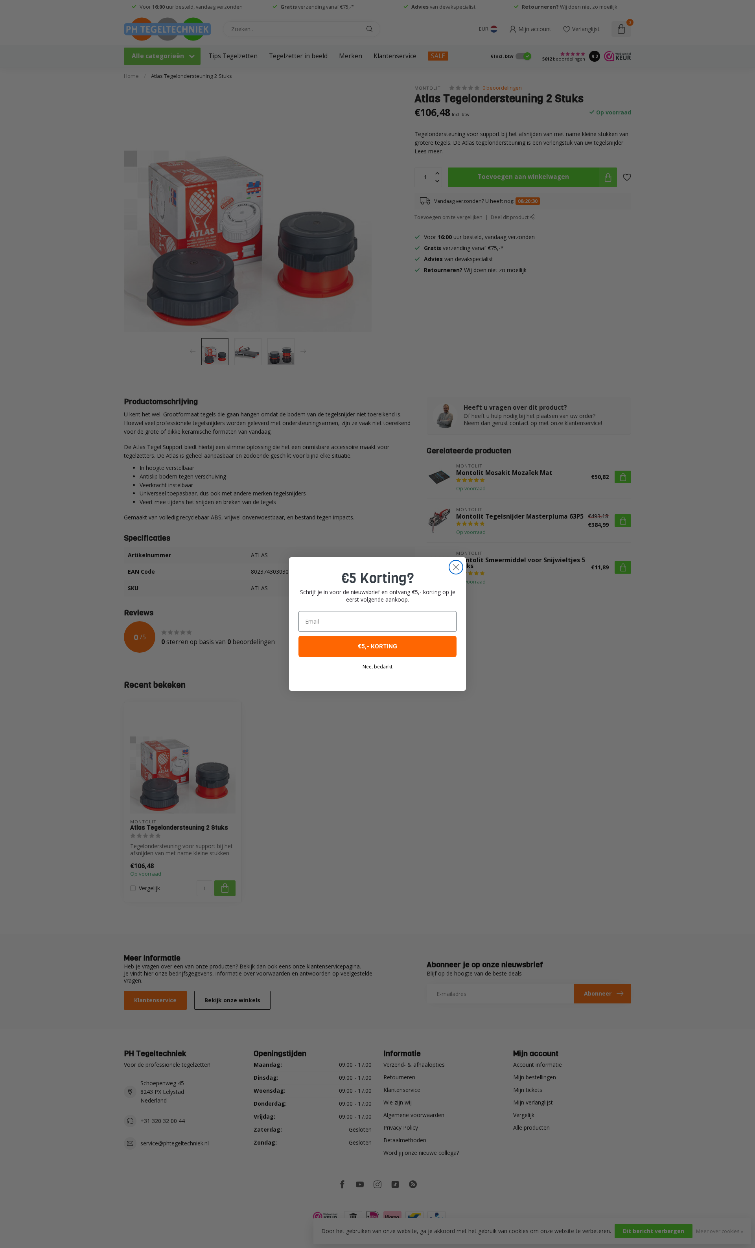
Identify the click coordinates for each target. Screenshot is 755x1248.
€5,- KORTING (377, 646)
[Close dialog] (456, 567)
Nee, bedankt (377, 666)
